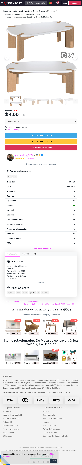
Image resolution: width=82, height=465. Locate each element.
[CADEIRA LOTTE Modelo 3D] (50, 326)
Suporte (46, 411)
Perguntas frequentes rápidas (54, 418)
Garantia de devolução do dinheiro (55, 436)
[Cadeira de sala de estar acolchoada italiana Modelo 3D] (31, 326)
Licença (46, 422)
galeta (32, 293)
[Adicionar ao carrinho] (13, 329)
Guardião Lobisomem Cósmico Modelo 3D (24, 301)
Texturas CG (7, 422)
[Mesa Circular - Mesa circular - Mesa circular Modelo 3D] (50, 355)
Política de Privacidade (51, 429)
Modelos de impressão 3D (13, 415)
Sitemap (73, 450)
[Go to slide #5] (70, 101)
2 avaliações (30, 158)
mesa (25, 293)
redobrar (45, 293)
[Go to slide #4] (56, 101)
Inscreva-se (75, 3)
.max (9, 176)
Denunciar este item (42, 249)
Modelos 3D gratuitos (11, 418)
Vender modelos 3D (10, 425)
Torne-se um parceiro (11, 429)
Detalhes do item (12, 254)
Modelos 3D (7, 411)
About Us (7, 376)
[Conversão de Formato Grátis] (15, 176)
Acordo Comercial (49, 425)
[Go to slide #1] (15, 101)
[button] (74, 328)
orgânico (11, 293)
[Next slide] (75, 57)
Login (65, 3)
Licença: (11, 127)
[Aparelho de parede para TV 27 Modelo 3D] (13, 326)
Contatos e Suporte (52, 407)
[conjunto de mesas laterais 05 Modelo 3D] (69, 355)
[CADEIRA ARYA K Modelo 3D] (69, 326)
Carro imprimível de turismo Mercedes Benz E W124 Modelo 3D (49, 304)
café (18, 293)
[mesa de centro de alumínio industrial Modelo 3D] (31, 355)
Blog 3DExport (8, 432)
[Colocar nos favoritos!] (18, 329)
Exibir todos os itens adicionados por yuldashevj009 (41, 315)
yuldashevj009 (24, 155)
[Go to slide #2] (29, 101)
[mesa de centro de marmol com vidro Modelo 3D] (13, 355)
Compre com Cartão (42, 135)
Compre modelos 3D (13, 407)
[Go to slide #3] (43, 101)
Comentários (26, 254)
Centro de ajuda (49, 415)
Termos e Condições (50, 432)
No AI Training (13, 130)
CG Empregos (8, 436)
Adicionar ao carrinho (42, 147)
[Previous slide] (6, 57)
